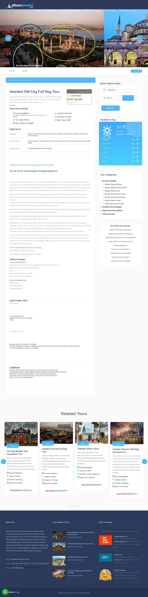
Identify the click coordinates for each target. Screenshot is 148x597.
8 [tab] (80, 61)
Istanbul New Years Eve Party (115, 197)
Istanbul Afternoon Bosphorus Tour (120, 241)
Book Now (136, 71)
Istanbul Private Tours (112, 191)
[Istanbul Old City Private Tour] (58, 561)
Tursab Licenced (120, 570)
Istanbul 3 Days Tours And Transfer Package (80, 572)
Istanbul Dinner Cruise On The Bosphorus (121, 237)
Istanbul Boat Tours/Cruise (114, 204)
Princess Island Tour (121, 245)
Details (24, 71)
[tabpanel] (52, 43)
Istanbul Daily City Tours (113, 184)
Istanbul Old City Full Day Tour (120, 230)
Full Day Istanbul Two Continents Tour (80, 544)
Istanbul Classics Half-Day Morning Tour (126, 450)
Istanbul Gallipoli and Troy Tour (116, 187)
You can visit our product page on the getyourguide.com (34, 171)
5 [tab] (74, 61)
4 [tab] (72, 61)
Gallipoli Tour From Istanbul (120, 261)
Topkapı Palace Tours (88, 448)
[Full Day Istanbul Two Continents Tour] (58, 547)
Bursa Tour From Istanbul (121, 249)
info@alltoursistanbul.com (19, 559)
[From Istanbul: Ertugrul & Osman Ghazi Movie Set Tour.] (58, 535)
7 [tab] (78, 61)
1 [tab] (67, 61)
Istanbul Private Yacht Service (115, 194)
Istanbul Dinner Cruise (112, 200)
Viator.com (118, 555)
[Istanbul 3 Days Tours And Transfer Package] (58, 574)
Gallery (12, 71)
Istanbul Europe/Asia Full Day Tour (120, 234)
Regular (12, 446)
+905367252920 (17, 568)
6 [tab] (76, 61)
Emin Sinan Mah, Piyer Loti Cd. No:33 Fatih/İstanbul (30, 563)
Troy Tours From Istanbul (121, 257)
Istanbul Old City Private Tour (78, 557)
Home (38, 10)
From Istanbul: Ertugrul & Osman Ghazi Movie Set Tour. (81, 533)
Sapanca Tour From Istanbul (120, 253)
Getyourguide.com (120, 536)
